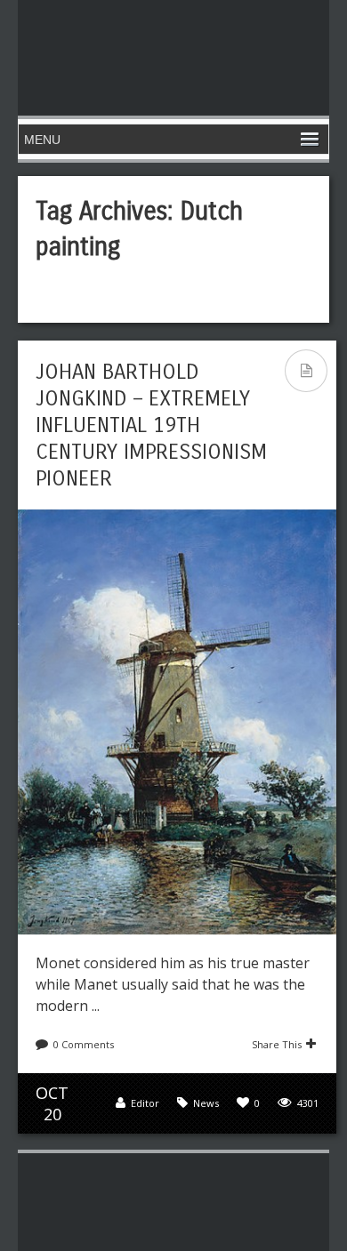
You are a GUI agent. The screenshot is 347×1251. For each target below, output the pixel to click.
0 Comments (83, 1044)
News (206, 1103)
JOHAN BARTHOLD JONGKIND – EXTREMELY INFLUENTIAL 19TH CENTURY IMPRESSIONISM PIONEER (151, 425)
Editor (145, 1103)
